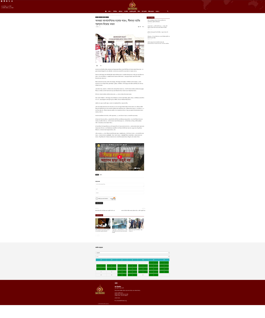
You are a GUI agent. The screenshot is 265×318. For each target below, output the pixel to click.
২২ (153, 271)
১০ (101, 268)
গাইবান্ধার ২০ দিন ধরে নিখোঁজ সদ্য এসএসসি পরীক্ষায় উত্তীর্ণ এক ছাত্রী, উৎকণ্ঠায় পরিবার (159, 37)
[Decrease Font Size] (101, 65)
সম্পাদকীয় (126, 11)
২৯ (153, 274)
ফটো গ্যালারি (144, 11)
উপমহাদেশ (99, 15)
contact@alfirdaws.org (121, 300)
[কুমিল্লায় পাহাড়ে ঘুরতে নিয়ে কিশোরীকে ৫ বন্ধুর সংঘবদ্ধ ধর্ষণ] (136, 223)
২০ (132, 271)
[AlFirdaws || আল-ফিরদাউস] (132, 5)
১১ (111, 268)
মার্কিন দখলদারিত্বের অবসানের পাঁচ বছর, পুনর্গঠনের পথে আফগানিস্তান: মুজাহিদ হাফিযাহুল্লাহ (157, 21)
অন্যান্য (157, 11)
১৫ (153, 268)
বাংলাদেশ (101, 174)
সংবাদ (109, 11)
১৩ (132, 268)
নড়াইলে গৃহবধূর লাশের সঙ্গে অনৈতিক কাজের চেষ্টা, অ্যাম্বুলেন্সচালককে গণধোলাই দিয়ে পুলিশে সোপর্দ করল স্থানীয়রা (158, 42)
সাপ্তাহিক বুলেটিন (132, 11)
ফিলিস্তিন (115, 11)
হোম (96, 15)
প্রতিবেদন (120, 11)
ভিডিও (139, 11)
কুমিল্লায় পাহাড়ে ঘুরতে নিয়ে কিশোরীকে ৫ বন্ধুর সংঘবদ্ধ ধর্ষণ (158, 32)
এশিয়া (96, 227)
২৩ (164, 271)
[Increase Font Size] (97, 65)
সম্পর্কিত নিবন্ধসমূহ (99, 215)
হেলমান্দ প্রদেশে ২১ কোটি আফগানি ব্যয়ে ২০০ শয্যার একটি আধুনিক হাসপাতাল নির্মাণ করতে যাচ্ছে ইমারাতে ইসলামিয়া (119, 231)
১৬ (164, 268)
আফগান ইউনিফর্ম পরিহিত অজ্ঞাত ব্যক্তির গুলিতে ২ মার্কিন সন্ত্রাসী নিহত (133, 210)
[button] (167, 11)
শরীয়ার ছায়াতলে (151, 11)
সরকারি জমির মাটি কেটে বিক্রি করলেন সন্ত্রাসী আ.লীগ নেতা (105, 210)
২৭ (132, 274)
